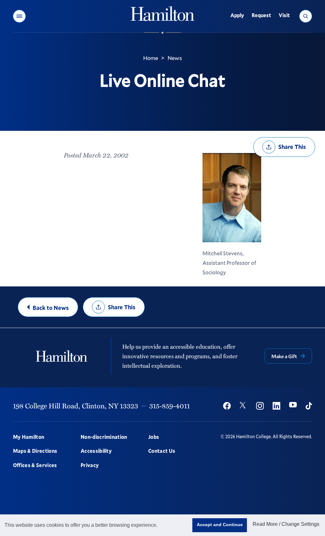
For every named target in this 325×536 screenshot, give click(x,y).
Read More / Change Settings (286, 524)
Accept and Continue (220, 524)
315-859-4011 (169, 405)
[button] (19, 16)
